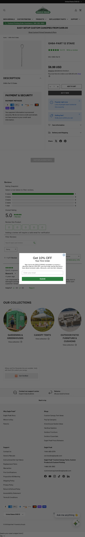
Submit (42, 279)
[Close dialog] (64, 255)
